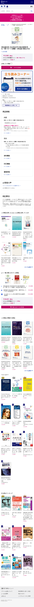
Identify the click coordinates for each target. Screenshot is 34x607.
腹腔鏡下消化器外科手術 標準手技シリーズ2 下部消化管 (15, 290)
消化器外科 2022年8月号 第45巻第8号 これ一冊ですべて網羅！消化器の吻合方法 (15, 286)
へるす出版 (8, 25)
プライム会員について (6, 591)
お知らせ (3, 596)
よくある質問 (4, 593)
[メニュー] (32, 2)
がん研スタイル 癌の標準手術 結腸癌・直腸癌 (15, 295)
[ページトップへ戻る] (31, 604)
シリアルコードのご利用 (24, 596)
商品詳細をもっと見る (10, 105)
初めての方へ (21, 593)
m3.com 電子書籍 (3, 25)
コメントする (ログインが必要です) (11, 185)
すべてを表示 (28, 267)
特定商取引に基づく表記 (24, 591)
